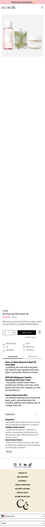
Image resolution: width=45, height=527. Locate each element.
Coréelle (5, 311)
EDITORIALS (22, 481)
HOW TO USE (32, 357)
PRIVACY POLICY (22, 493)
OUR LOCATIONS (22, 477)
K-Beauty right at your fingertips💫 (22, 2)
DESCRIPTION (12, 357)
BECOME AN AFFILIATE (22, 496)
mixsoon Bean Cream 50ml (16, 395)
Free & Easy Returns (30, 337)
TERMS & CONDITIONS (22, 485)
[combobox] (22, 516)
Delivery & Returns (22, 489)
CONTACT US (22, 473)
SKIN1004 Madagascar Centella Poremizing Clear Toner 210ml (18, 378)
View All (8, 451)
